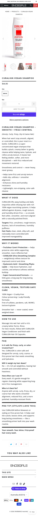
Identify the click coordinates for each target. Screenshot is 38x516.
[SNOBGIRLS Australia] (19, 5)
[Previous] (3, 38)
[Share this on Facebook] (16, 444)
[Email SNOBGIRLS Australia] (13, 484)
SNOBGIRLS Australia (21, 511)
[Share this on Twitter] (11, 444)
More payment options (19, 120)
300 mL (5, 93)
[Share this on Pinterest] (21, 444)
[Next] (34, 38)
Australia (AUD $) (18, 495)
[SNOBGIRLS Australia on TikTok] (24, 484)
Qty (3, 99)
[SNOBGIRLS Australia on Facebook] (17, 484)
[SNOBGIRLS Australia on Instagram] (20, 484)
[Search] (31, 5)
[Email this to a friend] (26, 444)
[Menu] (1, 5)
